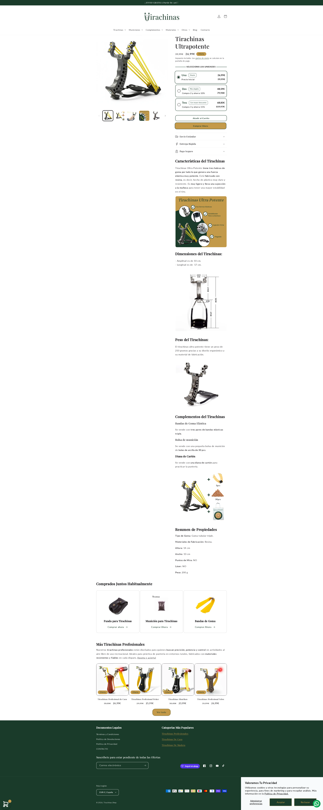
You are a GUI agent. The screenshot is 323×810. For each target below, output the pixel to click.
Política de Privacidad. (276, 793)
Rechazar (305, 802)
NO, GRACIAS (161, 424)
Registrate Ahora (161, 416)
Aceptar (281, 802)
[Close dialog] (190, 380)
